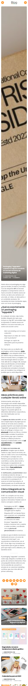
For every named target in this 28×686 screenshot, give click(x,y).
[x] (3, 580)
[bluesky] (24, 580)
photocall (4, 432)
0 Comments (16, 277)
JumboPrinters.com (10, 276)
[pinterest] (10, 580)
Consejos (5, 629)
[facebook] (7, 580)
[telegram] (15, 584)
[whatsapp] (12, 584)
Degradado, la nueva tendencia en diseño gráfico (12, 648)
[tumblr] (17, 580)
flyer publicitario (16, 467)
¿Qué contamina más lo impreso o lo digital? (16, 621)
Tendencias (12, 629)
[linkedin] (14, 580)
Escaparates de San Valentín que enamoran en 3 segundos (14, 602)
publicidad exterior (13, 517)
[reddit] (20, 580)
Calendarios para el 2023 (11, 676)
